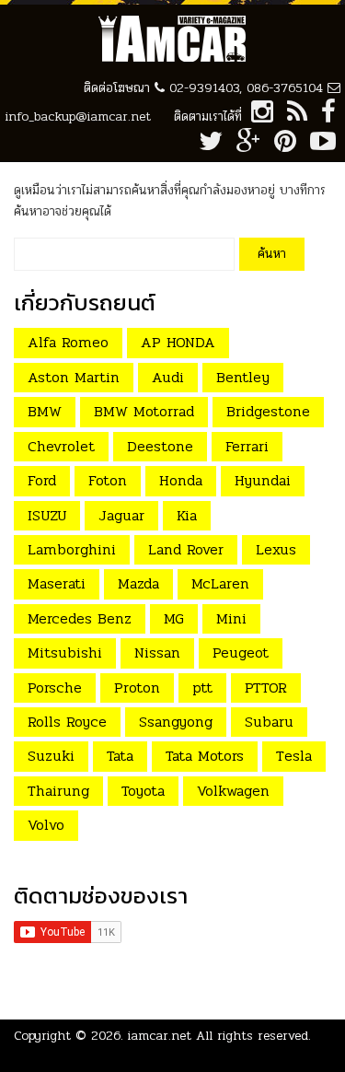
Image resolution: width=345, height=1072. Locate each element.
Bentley (243, 377)
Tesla (294, 755)
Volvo (46, 824)
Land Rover (186, 549)
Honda (180, 480)
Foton (107, 480)
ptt (202, 687)
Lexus (276, 549)
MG (174, 618)
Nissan (157, 652)
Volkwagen (233, 790)
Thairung (58, 790)
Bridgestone (268, 411)
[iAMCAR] (172, 39)
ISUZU (47, 515)
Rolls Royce (67, 721)
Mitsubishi (65, 652)
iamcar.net (159, 1035)
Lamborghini (72, 549)
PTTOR (266, 687)
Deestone (160, 446)
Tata (120, 755)
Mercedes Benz (80, 618)
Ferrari (247, 446)
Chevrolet (61, 446)
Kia (187, 515)
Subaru (269, 721)
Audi (168, 377)
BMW (45, 411)
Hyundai (263, 480)
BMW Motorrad (144, 411)
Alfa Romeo (68, 342)
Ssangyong (176, 721)
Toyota (143, 790)
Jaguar (121, 515)
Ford (42, 480)
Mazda (138, 583)
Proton (137, 687)
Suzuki (51, 755)
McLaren (220, 583)
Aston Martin (74, 377)
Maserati (57, 583)
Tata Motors (205, 755)
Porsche (55, 687)
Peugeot (241, 652)
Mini (231, 618)
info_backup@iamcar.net (78, 116)
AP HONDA (178, 342)
